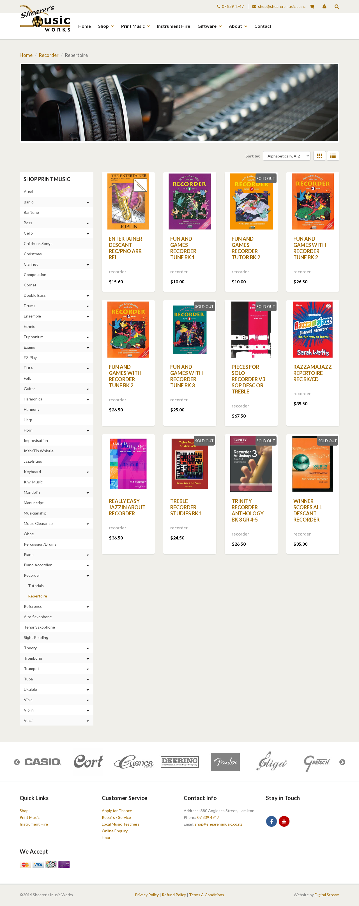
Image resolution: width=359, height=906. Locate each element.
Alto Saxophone (38, 616)
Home (84, 26)
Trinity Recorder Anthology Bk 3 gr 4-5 (248, 510)
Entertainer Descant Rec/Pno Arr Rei (125, 248)
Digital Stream (327, 894)
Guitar (29, 388)
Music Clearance (38, 523)
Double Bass (35, 295)
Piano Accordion (38, 564)
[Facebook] (271, 821)
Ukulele (30, 689)
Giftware (207, 26)
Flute (28, 367)
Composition (35, 274)
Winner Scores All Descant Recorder (307, 510)
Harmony (32, 409)
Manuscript (34, 502)
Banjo (29, 202)
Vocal (28, 720)
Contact (262, 26)
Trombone (33, 658)
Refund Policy (174, 894)
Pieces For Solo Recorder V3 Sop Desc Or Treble (248, 379)
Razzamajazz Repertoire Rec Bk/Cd (312, 373)
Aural (28, 191)
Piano (29, 554)
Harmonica (33, 399)
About (235, 26)
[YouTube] (284, 821)
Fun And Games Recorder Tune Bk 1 (183, 248)
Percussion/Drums (40, 544)
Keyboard (32, 471)
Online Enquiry (115, 830)
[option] (42, 762)
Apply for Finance (117, 810)
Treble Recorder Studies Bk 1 (186, 507)
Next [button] (342, 762)
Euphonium (33, 336)
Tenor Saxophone (39, 627)
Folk (27, 378)
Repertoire (37, 596)
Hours (107, 837)
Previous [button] (17, 762)
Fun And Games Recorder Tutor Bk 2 (246, 248)
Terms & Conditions (206, 894)
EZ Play (30, 357)
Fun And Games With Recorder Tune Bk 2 (309, 248)
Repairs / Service (116, 817)
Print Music (133, 26)
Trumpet (31, 668)
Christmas (33, 253)
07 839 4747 (233, 6)
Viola (28, 699)
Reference (33, 606)
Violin (29, 710)
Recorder (49, 55)
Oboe (29, 533)
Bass (28, 222)
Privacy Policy (147, 894)
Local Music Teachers (120, 824)
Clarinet (31, 264)
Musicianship (35, 513)
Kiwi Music (33, 481)
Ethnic (29, 326)
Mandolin (32, 492)
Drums (29, 305)
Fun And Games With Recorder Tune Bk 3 (186, 376)
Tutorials (36, 585)
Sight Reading (36, 637)
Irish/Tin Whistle (39, 450)
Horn (28, 430)
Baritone (31, 212)
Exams (29, 347)
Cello (28, 233)
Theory (30, 647)
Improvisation (36, 440)
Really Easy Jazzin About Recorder (127, 507)
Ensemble (32, 316)
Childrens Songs (38, 243)
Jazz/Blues (33, 461)
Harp (28, 419)
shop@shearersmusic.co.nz (281, 6)
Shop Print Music (47, 179)
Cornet (30, 284)
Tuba (28, 678)
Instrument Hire (173, 26)
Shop (103, 26)
